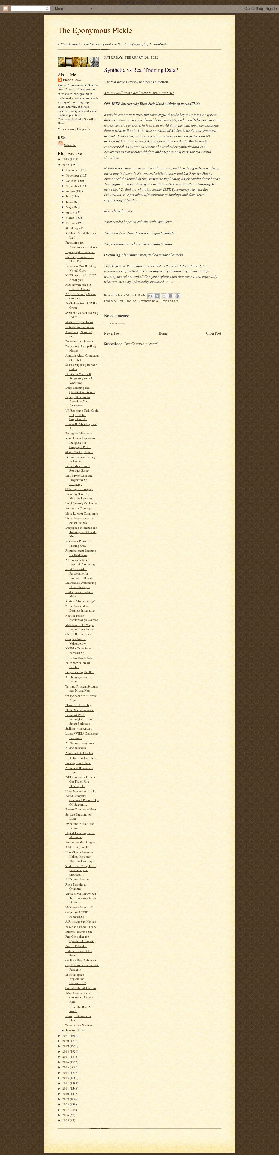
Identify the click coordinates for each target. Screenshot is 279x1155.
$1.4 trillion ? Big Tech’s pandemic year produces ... (80, 870)
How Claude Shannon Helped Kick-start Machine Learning (79, 856)
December (73, 170)
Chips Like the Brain (78, 634)
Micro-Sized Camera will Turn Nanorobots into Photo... (81, 898)
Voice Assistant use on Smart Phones (79, 520)
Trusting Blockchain (78, 763)
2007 (66, 1110)
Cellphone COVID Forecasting (76, 914)
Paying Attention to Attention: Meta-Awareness (77, 401)
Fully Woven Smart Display (77, 665)
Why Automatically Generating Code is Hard (79, 997)
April (69, 212)
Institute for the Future (79, 327)
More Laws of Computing (81, 513)
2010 (66, 1094)
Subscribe (70, 145)
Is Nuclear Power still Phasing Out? (78, 543)
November (73, 175)
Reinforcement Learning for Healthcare (80, 552)
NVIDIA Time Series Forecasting (78, 650)
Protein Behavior (76, 946)
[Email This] (150, 296)
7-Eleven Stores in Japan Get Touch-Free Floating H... (80, 781)
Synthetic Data (149, 300)
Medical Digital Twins (79, 322)
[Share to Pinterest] (177, 296)
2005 (66, 1120)
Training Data (169, 300)
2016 (66, 1062)
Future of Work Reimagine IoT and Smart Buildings (79, 719)
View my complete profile (74, 129)
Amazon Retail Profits (79, 753)
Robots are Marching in (80, 842)
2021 (66, 1036)
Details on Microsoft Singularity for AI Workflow (78, 378)
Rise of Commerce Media (81, 809)
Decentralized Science (79, 341)
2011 (66, 1088)
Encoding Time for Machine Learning (79, 496)
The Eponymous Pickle (95, 30)
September (73, 186)
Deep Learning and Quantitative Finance (80, 389)
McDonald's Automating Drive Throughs (80, 584)
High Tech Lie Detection (80, 758)
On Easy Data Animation (81, 960)
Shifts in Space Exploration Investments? (75, 978)
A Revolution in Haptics (80, 921)
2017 (66, 1056)
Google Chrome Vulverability (75, 641)
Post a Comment (118, 323)
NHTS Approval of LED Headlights (80, 277)
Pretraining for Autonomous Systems (81, 244)
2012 (66, 1083)
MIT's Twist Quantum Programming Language (79, 479)
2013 (66, 1078)
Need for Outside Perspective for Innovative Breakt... (80, 573)
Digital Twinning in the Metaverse (80, 835)
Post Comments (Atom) (141, 343)
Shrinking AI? (74, 228)
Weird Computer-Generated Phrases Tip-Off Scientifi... (82, 800)
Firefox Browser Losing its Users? (80, 459)
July (69, 196)
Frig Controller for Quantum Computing (80, 938)
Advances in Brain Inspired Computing (80, 562)
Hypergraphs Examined (80, 252)
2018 (66, 1051)
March (70, 217)
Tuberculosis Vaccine (78, 1025)
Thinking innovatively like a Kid (79, 259)
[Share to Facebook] (170, 296)
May (69, 207)
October (71, 180)
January (71, 1030)
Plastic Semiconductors (79, 710)
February (72, 223)
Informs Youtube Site (78, 931)
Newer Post (112, 333)
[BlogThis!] (157, 296)
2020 (66, 1041)
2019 (66, 1046)
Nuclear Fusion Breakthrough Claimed (81, 617)
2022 (66, 165)
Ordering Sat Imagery (79, 489)
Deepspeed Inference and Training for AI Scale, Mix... (81, 531)
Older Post (213, 333)
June (69, 202)
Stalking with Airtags (78, 728)
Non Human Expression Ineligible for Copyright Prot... (80, 442)
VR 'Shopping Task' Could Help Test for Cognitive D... (82, 414)
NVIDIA (131, 300)
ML (122, 300)
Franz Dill (72, 79)
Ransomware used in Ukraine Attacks (78, 286)
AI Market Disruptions (79, 743)
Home (163, 333)
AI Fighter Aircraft (77, 879)
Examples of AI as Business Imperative (80, 608)
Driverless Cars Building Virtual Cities (80, 268)
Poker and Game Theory (80, 927)
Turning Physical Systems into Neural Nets (81, 688)
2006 (66, 1115)
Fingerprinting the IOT (79, 672)
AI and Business (75, 748)
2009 (66, 1099)
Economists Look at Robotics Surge (77, 468)
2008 (66, 1104)
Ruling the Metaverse (78, 433)
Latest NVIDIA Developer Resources (81, 735)
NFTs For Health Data (79, 658)
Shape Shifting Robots (79, 452)
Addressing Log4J (76, 847)
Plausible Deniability (78, 705)
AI (115, 300)
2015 (66, 1067)
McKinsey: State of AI (79, 907)
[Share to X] (163, 296)
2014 (66, 1073)
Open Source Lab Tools (80, 791)
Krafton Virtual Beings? (80, 601)
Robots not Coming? (78, 508)
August (71, 191)
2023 (66, 159)
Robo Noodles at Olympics (75, 886)
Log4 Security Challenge (81, 503)
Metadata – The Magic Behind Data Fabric (79, 627)
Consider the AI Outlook (80, 988)
